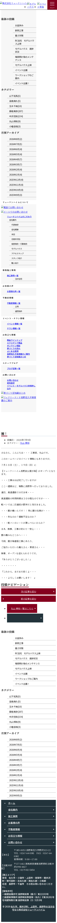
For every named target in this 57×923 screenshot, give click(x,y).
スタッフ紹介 (16, 258)
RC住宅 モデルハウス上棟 (24, 42)
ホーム (11, 803)
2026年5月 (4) (15, 154)
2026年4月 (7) (15, 159)
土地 (17, 306)
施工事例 (13, 816)
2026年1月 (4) (15, 174)
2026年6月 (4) (15, 149)
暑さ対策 (19, 35)
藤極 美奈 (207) (16, 111)
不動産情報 (14, 829)
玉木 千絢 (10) (15, 106)
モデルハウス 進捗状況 (24, 50)
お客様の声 (14, 822)
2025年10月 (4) (16, 189)
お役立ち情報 (15, 835)
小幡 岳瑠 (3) (14, 126)
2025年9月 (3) (15, 194)
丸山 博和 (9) (14, 121)
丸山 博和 (24, 442)
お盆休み (19, 25)
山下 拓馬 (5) (14, 95)
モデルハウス (16, 248)
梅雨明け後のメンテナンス (24, 58)
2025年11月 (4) (16, 184)
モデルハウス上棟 (23, 64)
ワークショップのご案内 (24, 77)
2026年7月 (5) (15, 144)
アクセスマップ (17, 253)
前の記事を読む (28, 598)
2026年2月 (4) (15, 169)
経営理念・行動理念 (19, 243)
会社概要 (14, 229)
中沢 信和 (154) (16, 116)
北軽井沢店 (15, 239)
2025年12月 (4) (16, 179)
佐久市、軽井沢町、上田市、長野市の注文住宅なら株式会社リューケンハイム (33, 908)
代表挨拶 (14, 224)
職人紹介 (14, 263)
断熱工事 (19, 30)
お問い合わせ (15, 842)
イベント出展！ (22, 83)
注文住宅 (18, 278)
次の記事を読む (28, 591)
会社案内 (12, 220)
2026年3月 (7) (15, 164)
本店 (13, 234)
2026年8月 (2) (15, 139)
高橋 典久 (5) (14, 101)
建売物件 (18, 311)
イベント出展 (21, 70)
